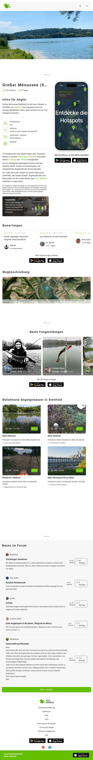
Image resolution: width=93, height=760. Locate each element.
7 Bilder (23, 159)
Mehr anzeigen (46, 689)
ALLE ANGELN (41, 178)
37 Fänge (12, 159)
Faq (46, 735)
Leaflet (5, 300)
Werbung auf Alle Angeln (46, 724)
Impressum (46, 711)
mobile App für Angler (26, 157)
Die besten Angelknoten (46, 731)
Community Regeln (46, 727)
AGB (46, 715)
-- (10, 145)
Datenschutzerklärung (46, 708)
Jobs (46, 719)
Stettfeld (17, 107)
